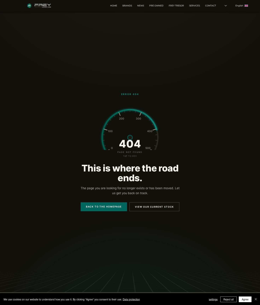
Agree (245, 299)
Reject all (228, 299)
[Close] (256, 299)
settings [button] (213, 299)
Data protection (131, 299)
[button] (195, 5)
